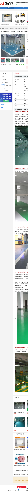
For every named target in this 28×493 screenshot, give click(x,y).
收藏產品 (4, 64)
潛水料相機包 (17, 474)
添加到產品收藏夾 (4, 106)
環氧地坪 (8, 28)
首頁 (1, 28)
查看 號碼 (3, 84)
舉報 (10, 64)
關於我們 (9, 490)
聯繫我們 (15, 490)
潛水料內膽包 (23, 474)
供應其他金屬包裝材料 (5, 24)
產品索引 (2, 104)
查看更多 (6, 90)
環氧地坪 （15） (5, 76)
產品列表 (4, 28)
